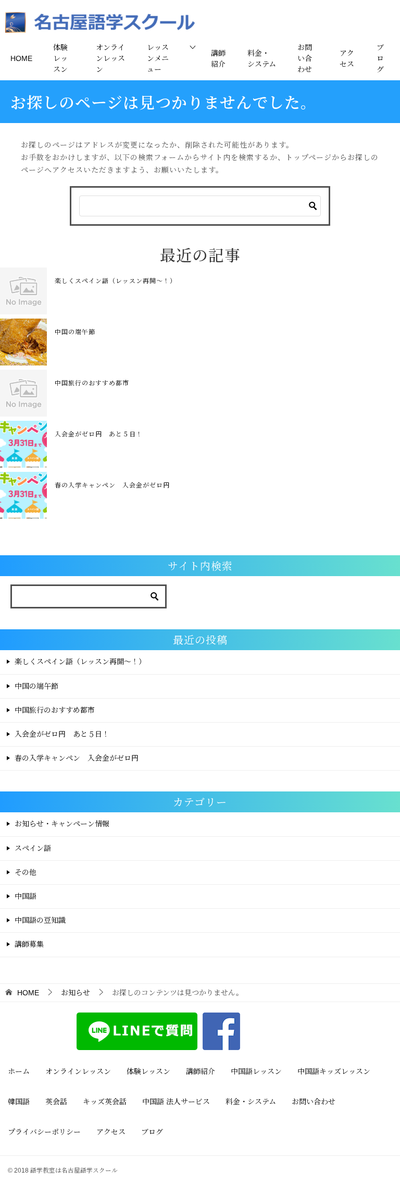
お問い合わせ (304, 58)
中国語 (25, 896)
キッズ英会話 (105, 1102)
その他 (25, 872)
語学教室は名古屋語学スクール (74, 1170)
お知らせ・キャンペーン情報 (62, 824)
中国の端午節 (75, 331)
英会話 (56, 1102)
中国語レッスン (256, 1071)
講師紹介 (218, 58)
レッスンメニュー (158, 58)
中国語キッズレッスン (333, 1071)
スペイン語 (33, 848)
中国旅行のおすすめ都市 (92, 382)
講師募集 (29, 944)
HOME (21, 58)
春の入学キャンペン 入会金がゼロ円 (112, 484)
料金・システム (261, 58)
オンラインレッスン (110, 58)
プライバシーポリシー (44, 1132)
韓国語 (19, 1102)
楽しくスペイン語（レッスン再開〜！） (116, 280)
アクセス (347, 58)
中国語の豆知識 (40, 920)
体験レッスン (60, 58)
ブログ (380, 58)
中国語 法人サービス (176, 1102)
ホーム (19, 1071)
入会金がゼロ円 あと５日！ (99, 433)
